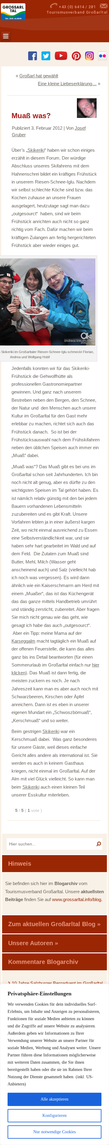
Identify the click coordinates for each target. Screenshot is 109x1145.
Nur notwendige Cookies (54, 1132)
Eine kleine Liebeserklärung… (67, 83)
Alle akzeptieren (54, 1099)
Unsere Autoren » (33, 943)
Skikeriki (36, 150)
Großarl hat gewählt (38, 75)
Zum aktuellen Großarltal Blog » (54, 924)
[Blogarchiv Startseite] (22, 12)
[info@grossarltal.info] (103, 7)
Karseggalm (23, 641)
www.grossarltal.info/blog (76, 899)
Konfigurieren (54, 1115)
